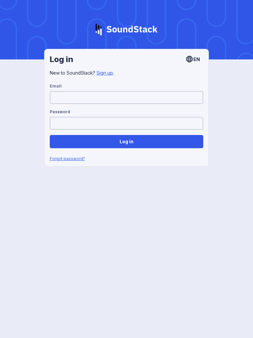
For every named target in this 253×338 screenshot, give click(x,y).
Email (56, 86)
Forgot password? (67, 158)
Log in (126, 141)
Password (60, 111)
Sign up (105, 73)
